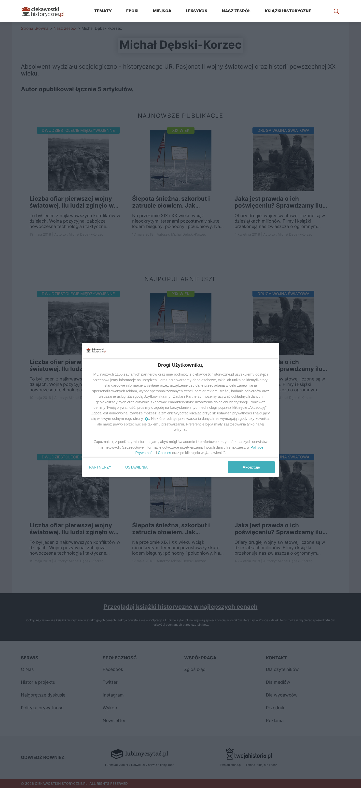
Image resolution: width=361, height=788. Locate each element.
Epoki (132, 10)
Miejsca (162, 10)
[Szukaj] (336, 10)
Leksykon (197, 10)
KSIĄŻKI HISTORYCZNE (288, 10)
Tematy (103, 10)
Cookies (164, 453)
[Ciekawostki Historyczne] (46, 10)
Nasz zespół (236, 10)
